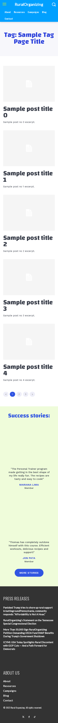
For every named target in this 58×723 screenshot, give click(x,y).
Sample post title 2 (28, 241)
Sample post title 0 (28, 112)
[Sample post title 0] (29, 84)
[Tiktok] (35, 717)
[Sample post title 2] (29, 213)
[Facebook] (29, 717)
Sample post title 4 (28, 370)
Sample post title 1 (28, 176)
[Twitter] (23, 717)
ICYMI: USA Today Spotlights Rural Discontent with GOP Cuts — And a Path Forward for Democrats (28, 645)
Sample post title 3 (28, 305)
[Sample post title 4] (29, 342)
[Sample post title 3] (29, 277)
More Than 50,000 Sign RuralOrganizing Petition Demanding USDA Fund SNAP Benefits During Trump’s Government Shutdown (28, 633)
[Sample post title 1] (29, 148)
